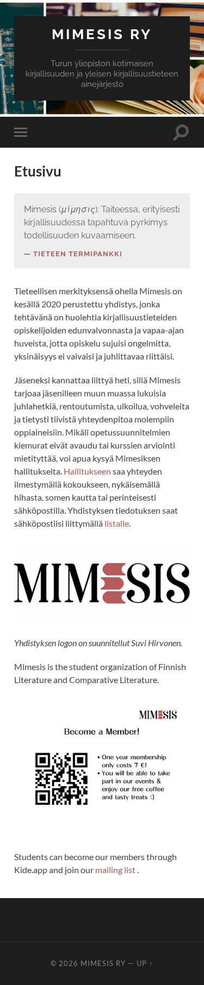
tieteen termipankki (77, 254)
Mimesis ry (102, 34)
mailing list (116, 869)
